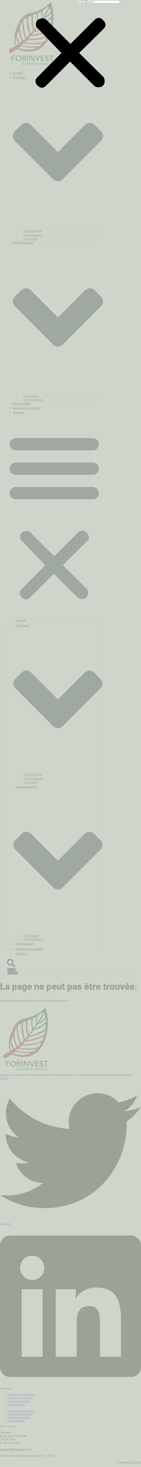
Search (82, 1)
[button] (70, 53)
